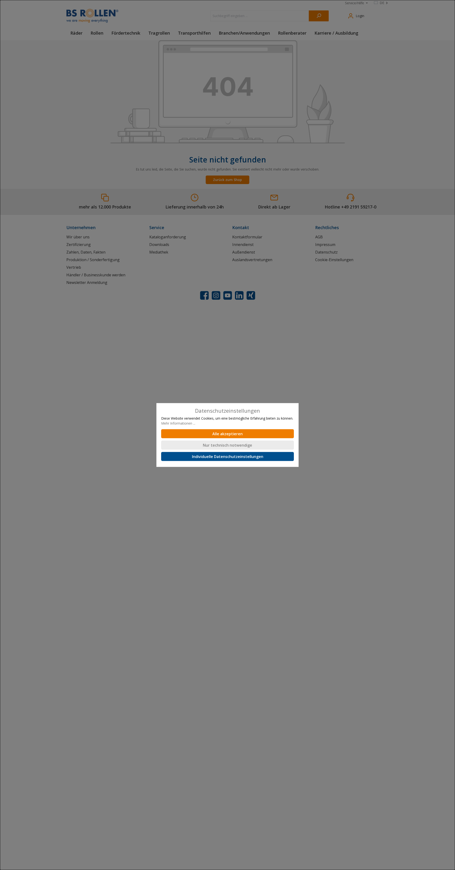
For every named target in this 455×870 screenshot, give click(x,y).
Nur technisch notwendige (227, 445)
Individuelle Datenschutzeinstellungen (227, 456)
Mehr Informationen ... (178, 423)
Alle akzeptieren (227, 433)
